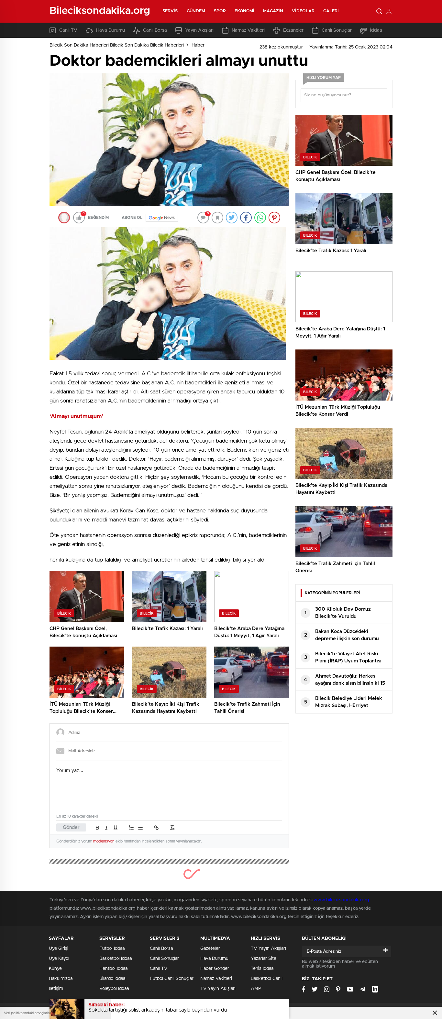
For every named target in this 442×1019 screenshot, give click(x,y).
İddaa (376, 30)
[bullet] (140, 827)
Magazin (273, 11)
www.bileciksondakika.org (341, 900)
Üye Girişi (58, 948)
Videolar (303, 11)
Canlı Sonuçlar (337, 30)
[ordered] (131, 827)
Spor (220, 11)
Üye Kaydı (59, 958)
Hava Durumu (110, 30)
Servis (170, 11)
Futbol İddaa (112, 948)
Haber (198, 45)
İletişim (56, 988)
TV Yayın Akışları (218, 988)
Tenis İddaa (262, 968)
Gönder (71, 827)
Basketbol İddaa (115, 958)
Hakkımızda (60, 978)
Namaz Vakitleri (248, 30)
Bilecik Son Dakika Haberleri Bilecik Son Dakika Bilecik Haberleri (117, 45)
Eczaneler (293, 30)
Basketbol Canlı (266, 978)
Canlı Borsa (155, 30)
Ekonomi (245, 11)
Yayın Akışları (199, 30)
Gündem (196, 11)
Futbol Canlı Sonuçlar (171, 978)
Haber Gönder (214, 968)
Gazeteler (210, 948)
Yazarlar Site (263, 958)
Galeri (331, 11)
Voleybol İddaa (114, 988)
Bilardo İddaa (112, 978)
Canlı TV (68, 30)
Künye (55, 968)
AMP (256, 988)
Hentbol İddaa (113, 968)
